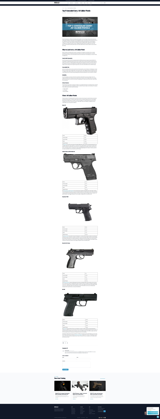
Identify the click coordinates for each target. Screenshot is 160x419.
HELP (87, 2)
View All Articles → (103, 378)
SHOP (68, 2)
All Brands (81, 413)
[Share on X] (65, 343)
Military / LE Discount (92, 413)
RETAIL (91, 2)
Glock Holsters (82, 408)
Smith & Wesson (82, 411)
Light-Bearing (73, 411)
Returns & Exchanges (92, 411)
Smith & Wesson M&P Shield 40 (69, 190)
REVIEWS (81, 2)
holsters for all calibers (78, 334)
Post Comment (65, 369)
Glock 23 (65, 144)
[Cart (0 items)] (105, 3)
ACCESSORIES (76, 2)
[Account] (103, 3)
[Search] (101, 3)
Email (77, 357)
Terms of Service (83, 417)
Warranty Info (91, 409)
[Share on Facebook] (63, 343)
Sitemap (87, 417)
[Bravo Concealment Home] (56, 3)
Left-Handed (73, 412)
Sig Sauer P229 (66, 236)
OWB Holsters (73, 409)
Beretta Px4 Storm (66, 282)
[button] (158, 417)
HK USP (65, 328)
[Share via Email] (67, 343)
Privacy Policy (78, 417)
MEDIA (84, 2)
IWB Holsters (73, 408)
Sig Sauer (81, 409)
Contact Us (90, 412)
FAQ (89, 408)
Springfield (81, 412)
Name (63, 357)
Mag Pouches (73, 413)
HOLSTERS (71, 2)
